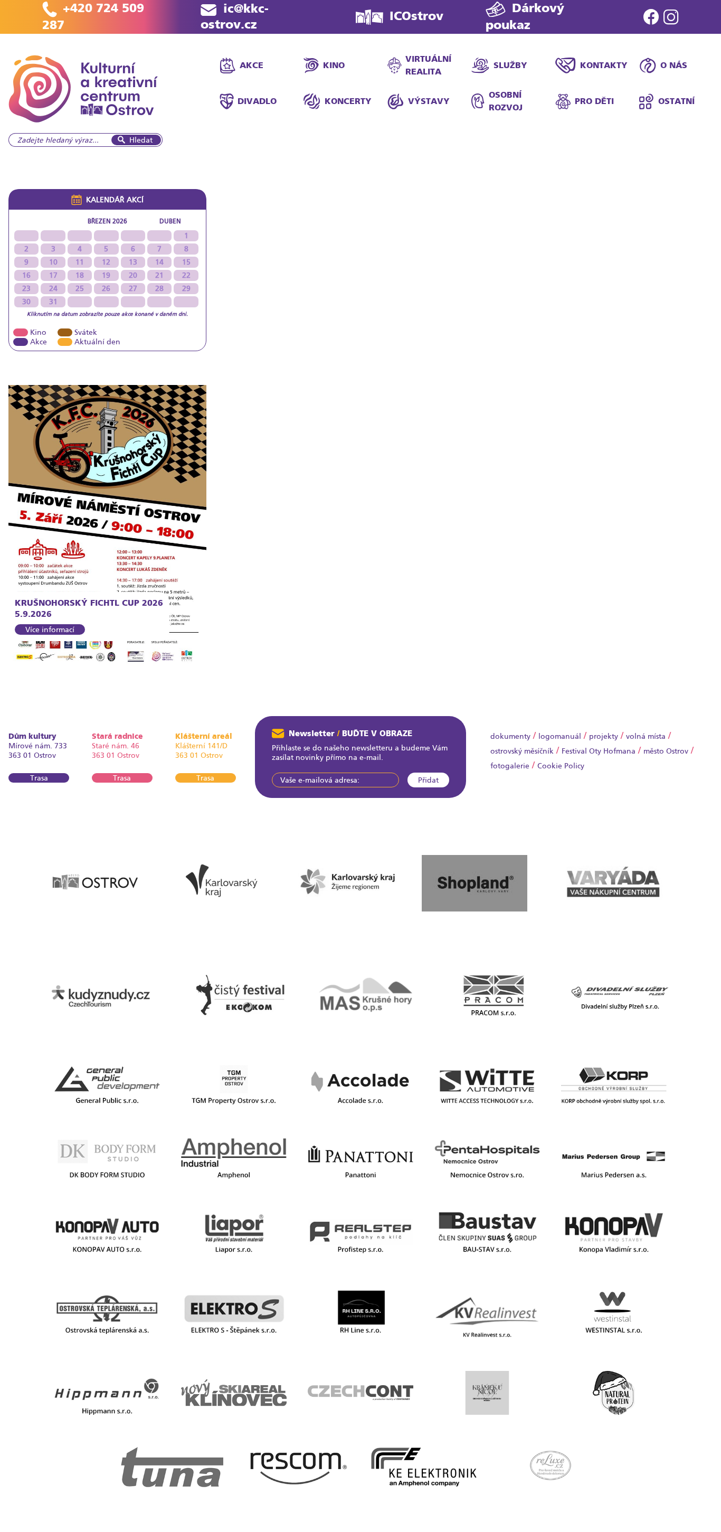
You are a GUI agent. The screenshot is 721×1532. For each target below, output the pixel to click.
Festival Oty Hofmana (598, 751)
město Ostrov (665, 751)
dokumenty (510, 736)
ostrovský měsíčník (522, 751)
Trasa (39, 778)
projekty (603, 736)
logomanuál (559, 736)
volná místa (646, 736)
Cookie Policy (560, 766)
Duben (170, 221)
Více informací (49, 629)
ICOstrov (416, 16)
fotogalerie (509, 766)
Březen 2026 (107, 221)
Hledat (141, 140)
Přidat (428, 780)
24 (53, 288)
